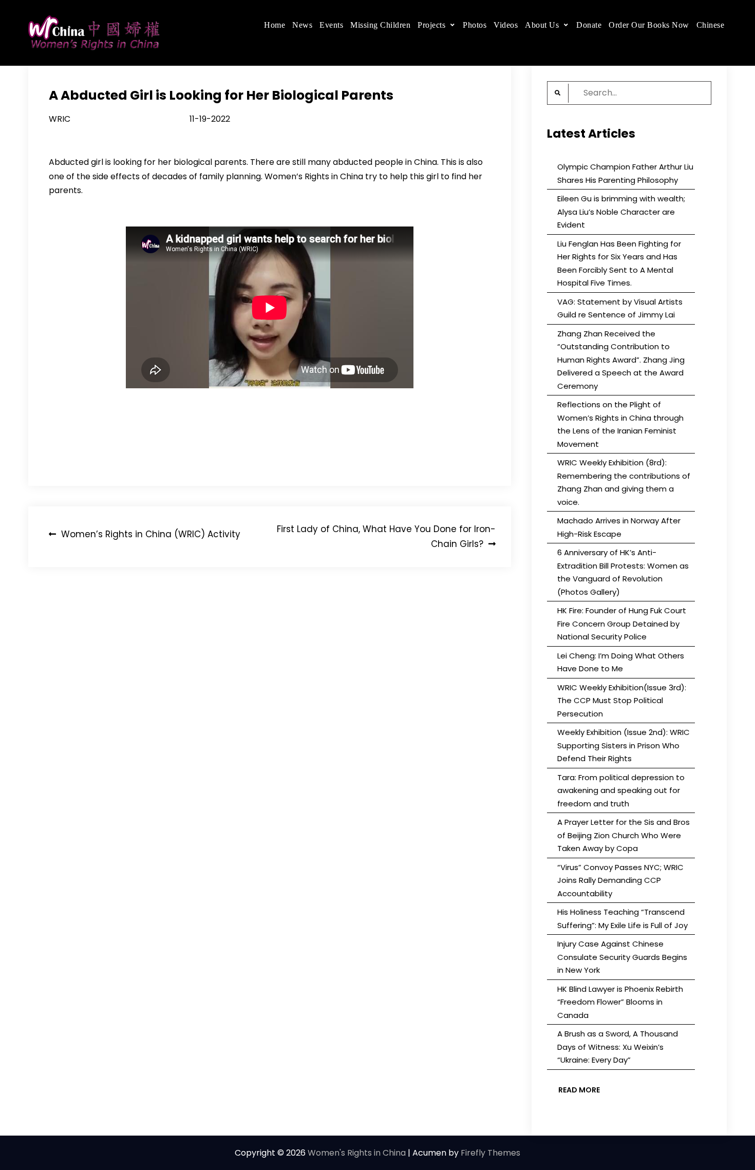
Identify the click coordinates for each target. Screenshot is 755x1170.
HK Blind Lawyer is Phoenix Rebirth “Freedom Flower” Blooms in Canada (620, 1002)
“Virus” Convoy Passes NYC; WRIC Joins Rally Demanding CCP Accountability (620, 880)
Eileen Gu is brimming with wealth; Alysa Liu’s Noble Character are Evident (621, 211)
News (302, 25)
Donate (588, 25)
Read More (579, 1090)
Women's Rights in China (357, 1153)
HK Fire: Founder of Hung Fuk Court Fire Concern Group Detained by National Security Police (621, 623)
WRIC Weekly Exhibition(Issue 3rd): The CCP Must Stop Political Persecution (621, 700)
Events (331, 25)
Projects (431, 25)
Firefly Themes (490, 1153)
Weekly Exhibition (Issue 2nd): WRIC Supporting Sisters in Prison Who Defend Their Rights (623, 745)
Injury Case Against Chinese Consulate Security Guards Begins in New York (622, 956)
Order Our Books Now (649, 25)
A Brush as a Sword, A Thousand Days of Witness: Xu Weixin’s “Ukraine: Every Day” (617, 1046)
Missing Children (380, 25)
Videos (506, 25)
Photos (474, 25)
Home (274, 25)
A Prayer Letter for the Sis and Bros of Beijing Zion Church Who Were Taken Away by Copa (623, 835)
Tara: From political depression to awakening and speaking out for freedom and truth (621, 790)
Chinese (710, 25)
